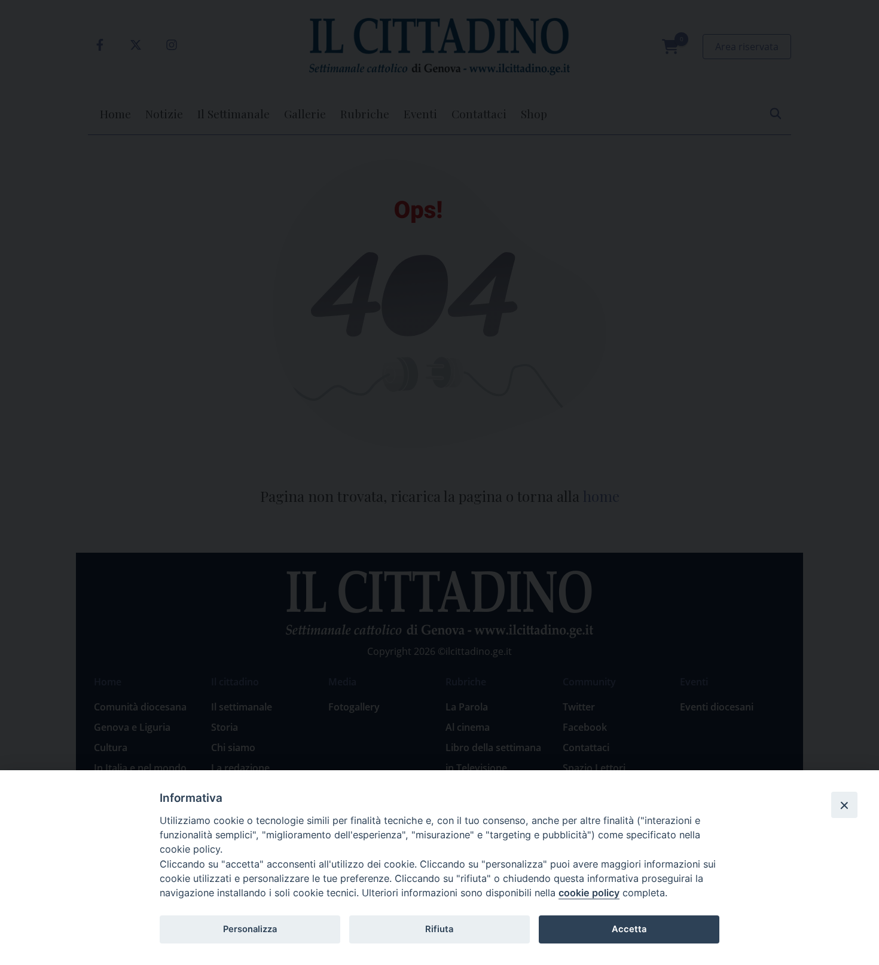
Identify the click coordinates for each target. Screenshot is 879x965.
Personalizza (250, 929)
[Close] (844, 805)
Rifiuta (439, 929)
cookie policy (588, 893)
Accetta (629, 929)
